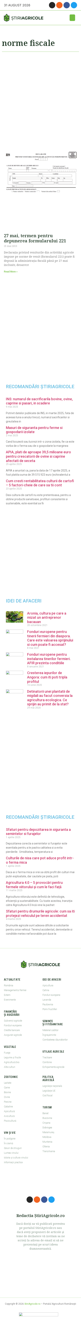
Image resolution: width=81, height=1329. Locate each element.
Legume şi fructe (12, 1057)
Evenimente (10, 999)
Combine (47, 1062)
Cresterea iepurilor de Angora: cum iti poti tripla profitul (47, 677)
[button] (72, 17)
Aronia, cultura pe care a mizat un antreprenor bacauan (46, 617)
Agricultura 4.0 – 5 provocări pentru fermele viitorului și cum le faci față (34, 884)
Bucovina (47, 1118)
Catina (45, 990)
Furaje (7, 1052)
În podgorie (9, 1138)
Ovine (7, 1097)
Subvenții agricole (13, 1020)
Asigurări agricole (13, 1035)
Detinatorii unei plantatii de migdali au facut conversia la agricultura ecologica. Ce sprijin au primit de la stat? (50, 697)
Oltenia (46, 1146)
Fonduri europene (13, 1025)
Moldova (46, 1137)
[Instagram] (52, 5)
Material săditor (50, 1030)
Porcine (7, 1101)
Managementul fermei (15, 990)
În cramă (8, 1143)
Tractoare (47, 1057)
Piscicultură (10, 1120)
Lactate (7, 1082)
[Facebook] (67, 5)
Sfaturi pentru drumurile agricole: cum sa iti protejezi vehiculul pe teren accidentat (40, 913)
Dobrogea (47, 1127)
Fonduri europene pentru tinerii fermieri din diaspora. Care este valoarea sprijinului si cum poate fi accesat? (50, 638)
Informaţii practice (13, 1162)
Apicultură (9, 1111)
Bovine (7, 1092)
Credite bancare (12, 1030)
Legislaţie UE (48, 1090)
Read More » (10, 271)
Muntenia (47, 1141)
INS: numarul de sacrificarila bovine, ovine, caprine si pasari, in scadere (39, 401)
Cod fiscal (47, 1095)
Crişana (46, 1122)
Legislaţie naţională (52, 1086)
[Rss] (59, 5)
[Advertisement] (40, 99)
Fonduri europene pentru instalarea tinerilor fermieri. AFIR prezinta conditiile (49, 658)
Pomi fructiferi (49, 1009)
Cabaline (8, 1106)
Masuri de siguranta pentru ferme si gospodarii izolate (34, 430)
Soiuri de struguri (13, 1148)
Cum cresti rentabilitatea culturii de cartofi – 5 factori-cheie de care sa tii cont (40, 483)
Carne (7, 1087)
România (8, 985)
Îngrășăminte (49, 1035)
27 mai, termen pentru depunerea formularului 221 (35, 238)
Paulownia (47, 1004)
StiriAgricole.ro (32, 1303)
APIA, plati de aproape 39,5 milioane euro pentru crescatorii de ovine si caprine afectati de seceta (38, 456)
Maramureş (48, 1132)
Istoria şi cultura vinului (16, 1157)
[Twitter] (74, 5)
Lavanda (46, 999)
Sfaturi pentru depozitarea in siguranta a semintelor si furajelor (38, 831)
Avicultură (9, 1116)
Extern (7, 995)
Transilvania (48, 1151)
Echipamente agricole (53, 1067)
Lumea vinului (11, 1153)
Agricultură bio (11, 1062)
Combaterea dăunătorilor (55, 1039)
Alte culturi (9, 1067)
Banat (45, 1113)
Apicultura (47, 985)
